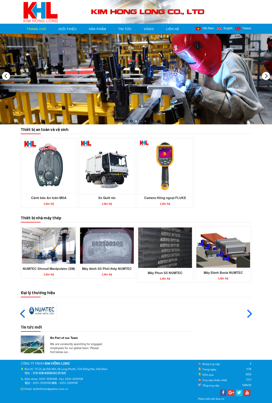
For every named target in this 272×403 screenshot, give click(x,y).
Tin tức (125, 29)
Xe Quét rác (107, 197)
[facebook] (223, 393)
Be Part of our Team (64, 338)
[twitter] (239, 393)
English (228, 28)
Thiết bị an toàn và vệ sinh (44, 129)
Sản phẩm (97, 29)
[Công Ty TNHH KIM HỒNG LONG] (136, 79)
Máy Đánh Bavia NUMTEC (223, 272)
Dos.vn (220, 399)
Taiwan (246, 28)
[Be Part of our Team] (32, 344)
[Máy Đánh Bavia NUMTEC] (223, 247)
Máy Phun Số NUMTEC (165, 272)
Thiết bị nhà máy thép (41, 218)
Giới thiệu (68, 29)
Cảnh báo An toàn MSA (49, 197)
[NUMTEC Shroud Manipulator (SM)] (49, 245)
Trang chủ (36, 29)
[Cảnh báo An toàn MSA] (49, 166)
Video (149, 29)
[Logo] (136, 11)
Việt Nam (208, 28)
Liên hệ (172, 29)
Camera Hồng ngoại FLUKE (165, 197)
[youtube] (247, 393)
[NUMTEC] (42, 311)
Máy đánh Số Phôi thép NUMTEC (107, 268)
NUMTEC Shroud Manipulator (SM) (49, 268)
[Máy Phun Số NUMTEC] (165, 247)
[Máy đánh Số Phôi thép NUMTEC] (107, 245)
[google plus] (231, 393)
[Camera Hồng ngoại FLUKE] (165, 166)
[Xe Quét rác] (107, 166)
